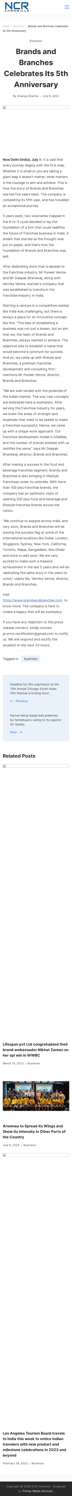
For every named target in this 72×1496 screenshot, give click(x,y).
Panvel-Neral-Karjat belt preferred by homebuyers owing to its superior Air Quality (36, 720)
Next (13, 732)
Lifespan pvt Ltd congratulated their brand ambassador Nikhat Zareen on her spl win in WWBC (35, 1050)
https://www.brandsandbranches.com (32, 600)
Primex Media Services (38, 1491)
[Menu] (67, 7)
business (30, 659)
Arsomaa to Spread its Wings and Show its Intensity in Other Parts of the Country (34, 1131)
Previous (22, 701)
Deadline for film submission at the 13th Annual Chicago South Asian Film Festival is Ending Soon (34, 688)
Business (36, 41)
